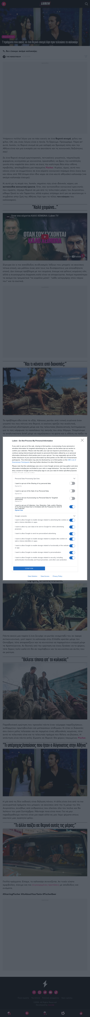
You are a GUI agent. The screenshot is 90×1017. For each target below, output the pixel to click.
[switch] (72, 483)
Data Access (45, 576)
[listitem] (45, 478)
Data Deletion (32, 576)
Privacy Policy (57, 576)
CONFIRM (29, 568)
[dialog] (45, 508)
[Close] (83, 441)
